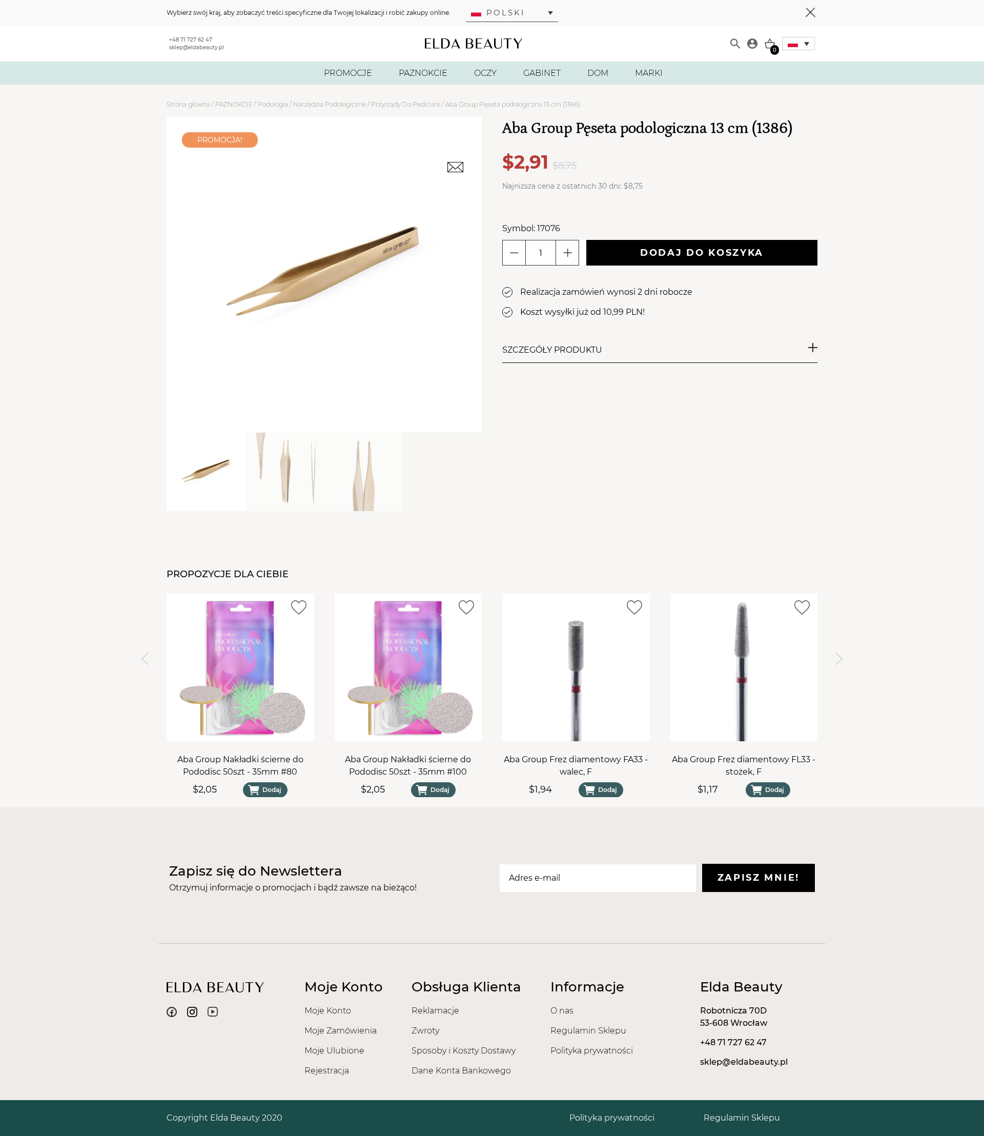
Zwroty (425, 1031)
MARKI (649, 73)
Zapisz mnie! (758, 877)
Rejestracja (326, 1071)
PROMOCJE (348, 73)
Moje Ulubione (334, 1051)
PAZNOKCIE (423, 73)
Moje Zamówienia (340, 1031)
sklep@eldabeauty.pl (196, 47)
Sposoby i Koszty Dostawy (464, 1051)
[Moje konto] (752, 43)
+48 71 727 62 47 (190, 39)
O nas (561, 1011)
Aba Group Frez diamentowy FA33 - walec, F (576, 765)
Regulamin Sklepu (588, 1031)
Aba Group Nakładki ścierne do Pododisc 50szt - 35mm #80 (240, 765)
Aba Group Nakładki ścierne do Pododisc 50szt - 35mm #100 (408, 765)
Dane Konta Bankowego (461, 1071)
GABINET (542, 73)
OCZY (485, 73)
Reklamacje (435, 1011)
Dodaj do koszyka (702, 252)
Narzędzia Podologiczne (329, 104)
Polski (505, 12)
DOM (597, 73)
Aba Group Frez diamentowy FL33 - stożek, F (743, 765)
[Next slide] (839, 658)
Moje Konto (327, 1011)
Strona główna (188, 104)
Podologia (273, 104)
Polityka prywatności (591, 1051)
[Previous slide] (144, 658)
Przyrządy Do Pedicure (405, 104)
